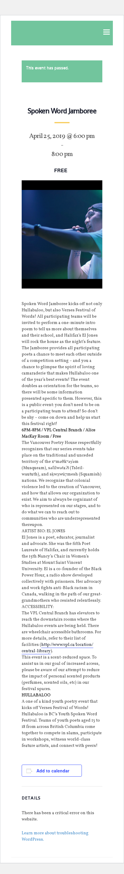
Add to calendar (52, 771)
